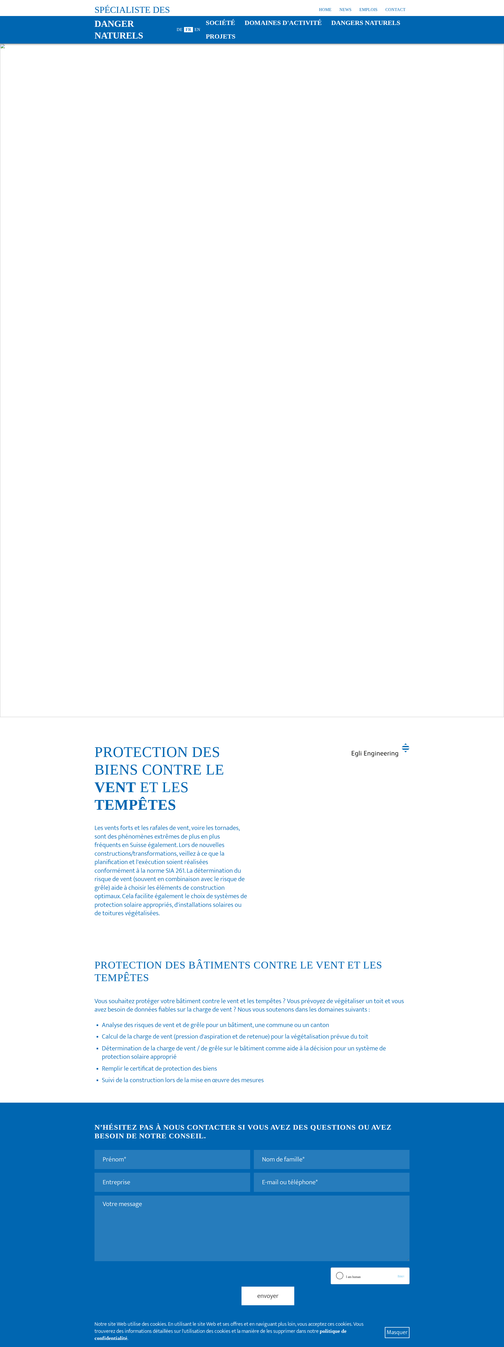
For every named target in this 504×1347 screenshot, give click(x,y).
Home (325, 9)
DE (179, 29)
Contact (395, 9)
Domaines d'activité (283, 22)
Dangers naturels (365, 22)
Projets (220, 36)
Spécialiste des (132, 10)
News (345, 9)
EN (197, 29)
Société (220, 22)
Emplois (368, 9)
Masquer (397, 1332)
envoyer (268, 1296)
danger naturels (118, 30)
